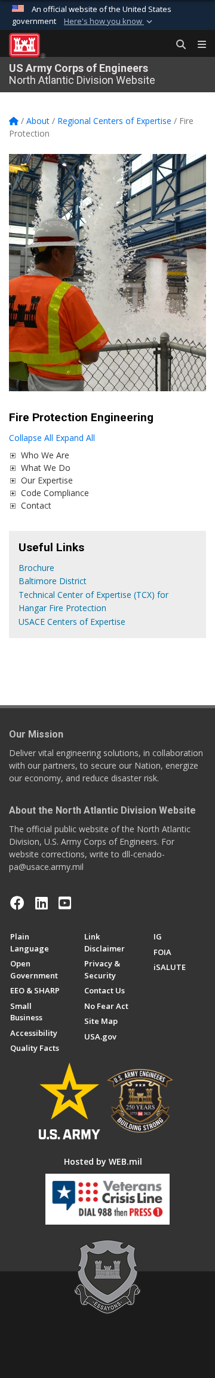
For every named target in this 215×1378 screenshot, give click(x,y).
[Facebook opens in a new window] (17, 903)
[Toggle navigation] (197, 45)
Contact (36, 505)
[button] (109, 22)
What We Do (45, 467)
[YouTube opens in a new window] (65, 903)
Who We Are (45, 455)
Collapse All (31, 437)
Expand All (75, 437)
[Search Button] (177, 45)
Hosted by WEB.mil (103, 1161)
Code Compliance (55, 492)
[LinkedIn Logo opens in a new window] (41, 903)
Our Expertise (47, 480)
